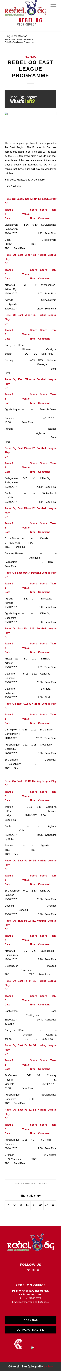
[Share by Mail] (53, 1205)
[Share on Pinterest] (21, 1205)
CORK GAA (31, 1320)
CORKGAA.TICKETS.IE (30, 1329)
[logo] (25, 8)
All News (30, 57)
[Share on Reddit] (47, 1205)
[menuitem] (51, 4)
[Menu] (51, 4)
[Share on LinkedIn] (27, 1205)
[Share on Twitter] (14, 1205)
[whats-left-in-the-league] (30, 99)
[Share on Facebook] (8, 1205)
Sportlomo (48, 1366)
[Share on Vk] (40, 1205)
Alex (44, 1183)
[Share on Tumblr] (34, 1205)
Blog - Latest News (16, 36)
